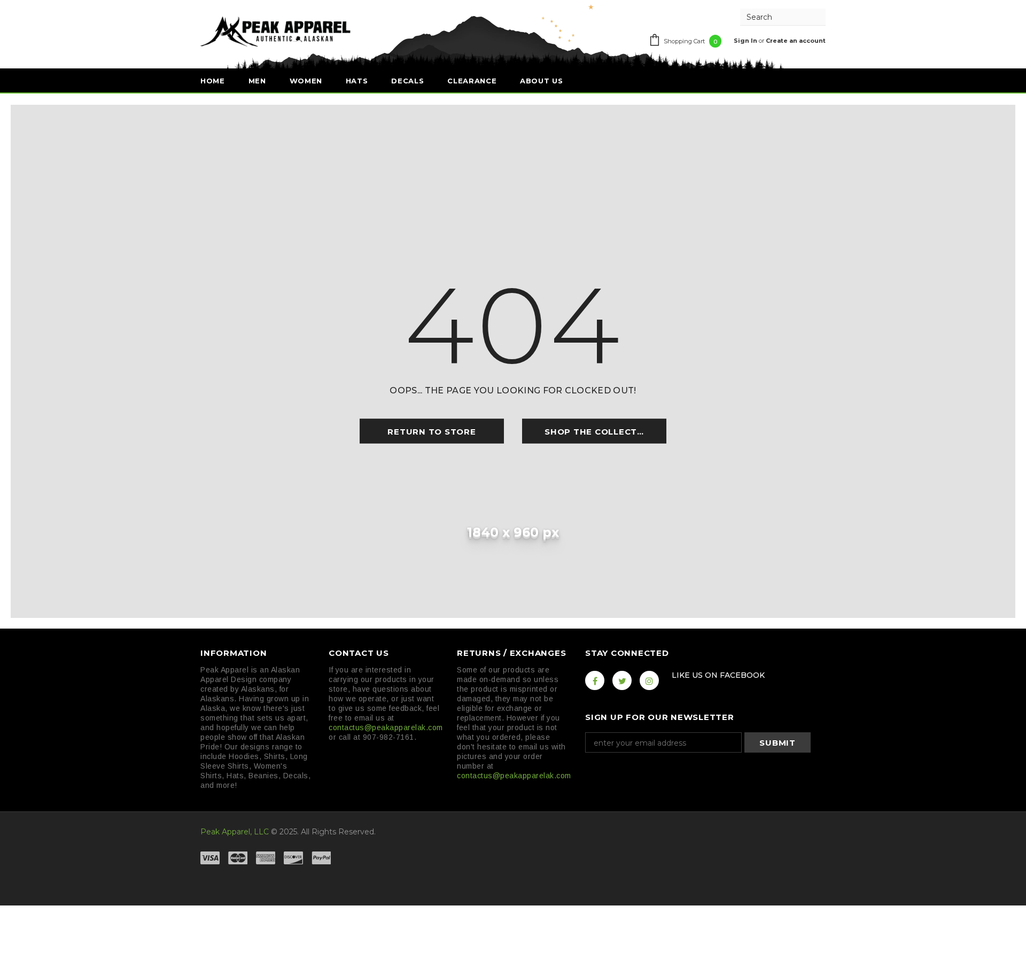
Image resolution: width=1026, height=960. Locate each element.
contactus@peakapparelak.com (386, 727)
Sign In (746, 40)
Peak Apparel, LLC (234, 832)
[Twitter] (622, 680)
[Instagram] (649, 680)
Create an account (796, 40)
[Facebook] (594, 680)
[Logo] (275, 31)
